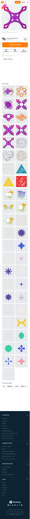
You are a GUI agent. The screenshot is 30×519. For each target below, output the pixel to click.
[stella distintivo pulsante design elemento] (8, 387)
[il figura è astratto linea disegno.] (8, 207)
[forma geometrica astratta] (8, 91)
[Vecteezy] (2, 2)
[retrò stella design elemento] (8, 413)
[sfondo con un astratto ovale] (8, 246)
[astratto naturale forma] (8, 297)
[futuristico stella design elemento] (8, 502)
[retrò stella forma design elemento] (8, 451)
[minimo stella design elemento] (8, 490)
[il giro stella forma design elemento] (8, 464)
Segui (25, 39)
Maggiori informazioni (8, 59)
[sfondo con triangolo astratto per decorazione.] (8, 374)
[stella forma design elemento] (8, 438)
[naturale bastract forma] (8, 323)
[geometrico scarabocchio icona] (8, 258)
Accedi (23, 2)
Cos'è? (14, 55)
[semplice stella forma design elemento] (8, 400)
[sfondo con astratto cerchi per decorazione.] (8, 361)
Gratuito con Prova (15, 44)
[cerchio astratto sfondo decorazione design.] (8, 233)
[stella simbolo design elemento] (8, 425)
